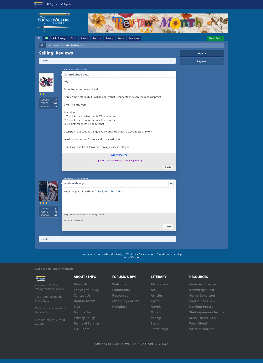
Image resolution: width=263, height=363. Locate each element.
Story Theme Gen (202, 318)
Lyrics (155, 301)
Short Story (159, 329)
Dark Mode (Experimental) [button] (54, 269)
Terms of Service (86, 323)
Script (155, 323)
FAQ (77, 306)
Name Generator (202, 295)
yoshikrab (71, 183)
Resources (120, 295)
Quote (168, 166)
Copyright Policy (86, 290)
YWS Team (82, 329)
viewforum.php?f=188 (109, 191)
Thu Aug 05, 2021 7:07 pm (76, 178)
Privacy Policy (84, 318)
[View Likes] (171, 184)
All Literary (159, 284)
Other (155, 312)
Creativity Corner (125, 301)
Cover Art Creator (202, 284)
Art (153, 290)
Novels (156, 306)
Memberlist (83, 312)
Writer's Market (201, 329)
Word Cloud (198, 323)
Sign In (202, 53)
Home (56, 45)
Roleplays (119, 306)
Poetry (156, 318)
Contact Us (82, 295)
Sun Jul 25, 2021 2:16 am (75, 69)
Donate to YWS (85, 301)
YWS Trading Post (75, 45)
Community (121, 290)
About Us (81, 284)
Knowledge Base (202, 290)
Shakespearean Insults (206, 312)
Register (202, 61)
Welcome (119, 284)
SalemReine (72, 74)
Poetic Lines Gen (202, 301)
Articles (156, 295)
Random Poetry (201, 306)
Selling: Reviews (56, 53)
